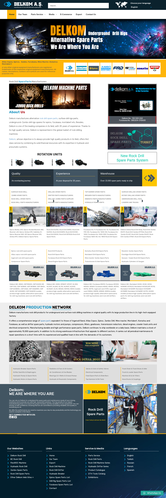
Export (52, 463)
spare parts (46, 321)
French (130, 467)
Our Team (53, 459)
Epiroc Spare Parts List (59, 477)
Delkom (12, 139)
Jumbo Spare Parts (19, 470)
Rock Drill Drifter (56, 470)
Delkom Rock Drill (18, 456)
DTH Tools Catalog (96, 474)
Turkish (130, 459)
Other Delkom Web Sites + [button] (22, 477)
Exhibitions (93, 477)
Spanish (130, 470)
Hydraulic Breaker (57, 474)
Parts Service (94, 456)
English (130, 456)
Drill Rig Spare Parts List (60, 481)
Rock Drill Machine (57, 467)
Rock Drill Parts (95, 459)
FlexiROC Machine (18, 463)
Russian (130, 463)
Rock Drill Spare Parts (20, 474)
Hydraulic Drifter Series (98, 467)
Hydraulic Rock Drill (18, 467)
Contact (53, 488)
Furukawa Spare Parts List (61, 485)
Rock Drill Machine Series (99, 463)
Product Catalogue (96, 470)
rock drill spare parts (49, 118)
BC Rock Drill (16, 459)
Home (52, 456)
